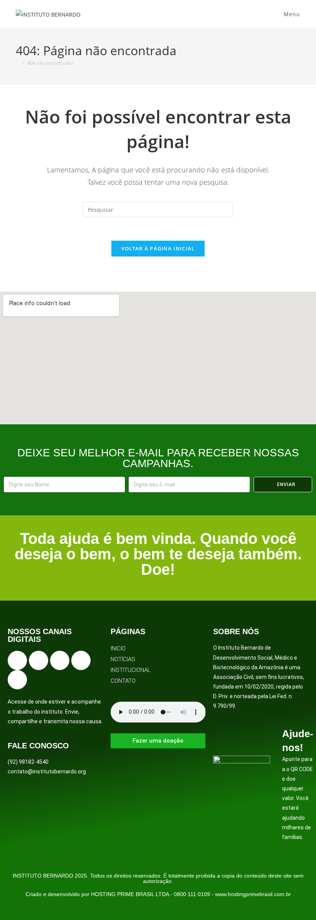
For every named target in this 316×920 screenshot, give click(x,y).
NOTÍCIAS (123, 659)
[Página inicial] (18, 62)
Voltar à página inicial (158, 248)
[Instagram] (38, 660)
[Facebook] (17, 660)
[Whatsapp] (17, 679)
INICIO (118, 648)
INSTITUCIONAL (131, 670)
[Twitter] (59, 660)
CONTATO (123, 680)
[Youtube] (81, 660)
